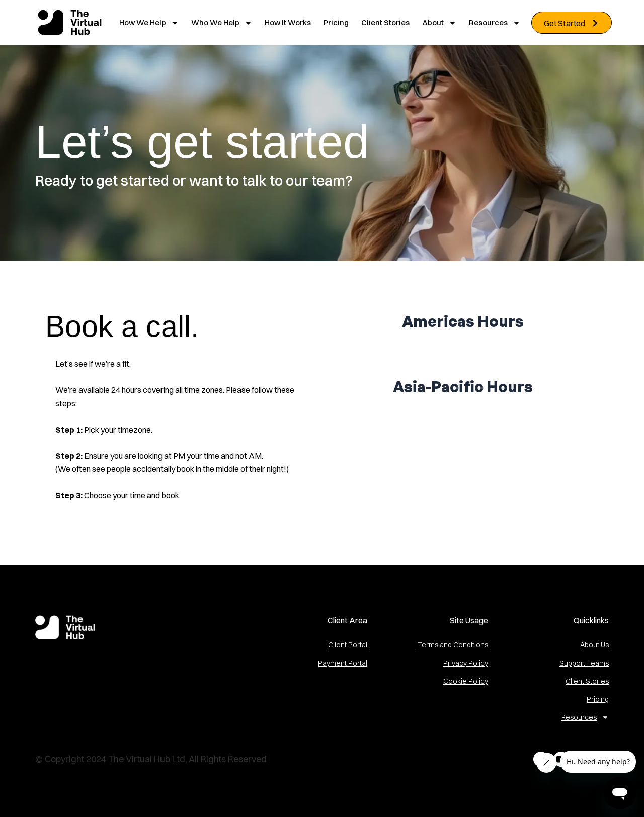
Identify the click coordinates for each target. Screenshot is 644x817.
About (433, 22)
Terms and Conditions (453, 644)
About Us (594, 644)
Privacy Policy (465, 663)
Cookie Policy (465, 681)
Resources (488, 22)
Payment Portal (342, 663)
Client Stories (385, 22)
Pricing (336, 22)
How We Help (142, 22)
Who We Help (215, 22)
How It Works (288, 22)
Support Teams (584, 663)
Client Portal (347, 644)
